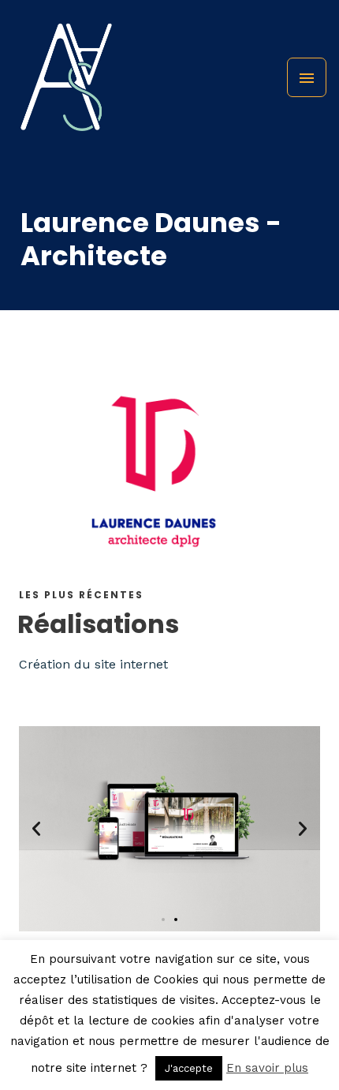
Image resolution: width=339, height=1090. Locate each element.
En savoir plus (267, 1068)
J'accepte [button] (189, 1068)
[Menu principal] (306, 77)
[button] (36, 828)
